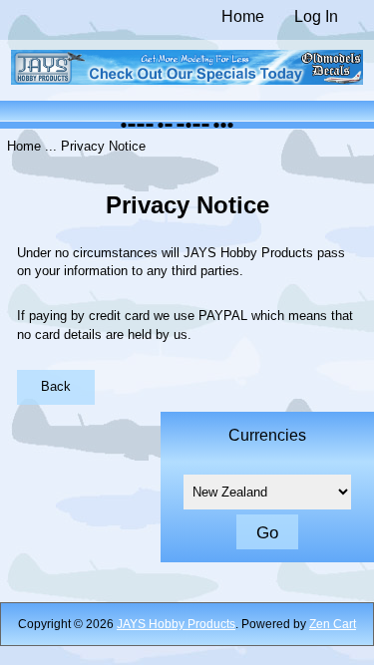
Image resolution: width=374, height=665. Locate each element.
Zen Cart (332, 624)
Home (242, 16)
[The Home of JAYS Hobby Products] (187, 80)
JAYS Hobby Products (176, 624)
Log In (316, 16)
